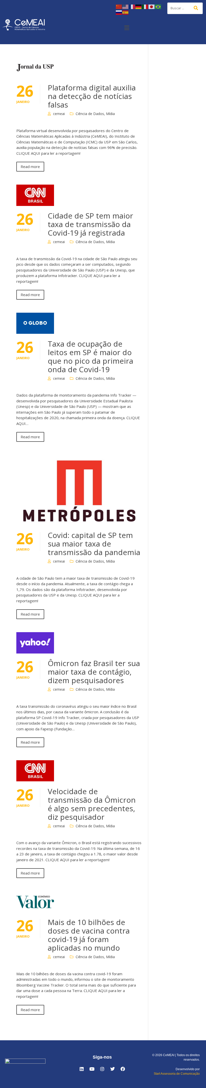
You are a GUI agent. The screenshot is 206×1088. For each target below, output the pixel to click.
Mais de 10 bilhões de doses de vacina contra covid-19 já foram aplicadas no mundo (89, 935)
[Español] (125, 12)
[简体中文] (119, 6)
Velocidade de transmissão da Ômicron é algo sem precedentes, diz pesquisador (92, 804)
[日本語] (151, 6)
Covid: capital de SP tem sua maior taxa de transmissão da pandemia (94, 543)
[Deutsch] (138, 6)
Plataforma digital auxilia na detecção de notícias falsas (92, 96)
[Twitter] (112, 1068)
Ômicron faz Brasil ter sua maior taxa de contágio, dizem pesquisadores (94, 671)
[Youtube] (91, 1068)
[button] (126, 27)
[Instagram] (102, 1068)
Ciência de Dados (90, 113)
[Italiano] (145, 6)
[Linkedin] (81, 1068)
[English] (125, 6)
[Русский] (119, 12)
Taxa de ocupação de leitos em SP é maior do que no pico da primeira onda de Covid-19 (90, 356)
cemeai (59, 113)
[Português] (158, 6)
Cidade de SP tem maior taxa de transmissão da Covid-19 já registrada (90, 224)
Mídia (110, 113)
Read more (30, 166)
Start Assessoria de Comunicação (177, 1073)
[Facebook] (122, 1068)
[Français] (132, 6)
